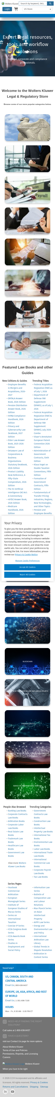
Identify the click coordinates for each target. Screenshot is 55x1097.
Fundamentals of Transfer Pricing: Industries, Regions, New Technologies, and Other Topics (43, 499)
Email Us (9, 985)
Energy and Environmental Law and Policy (43, 929)
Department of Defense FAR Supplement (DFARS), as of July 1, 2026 (43, 402)
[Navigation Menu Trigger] (1, 15)
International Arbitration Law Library (41, 939)
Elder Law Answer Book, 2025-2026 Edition (16, 443)
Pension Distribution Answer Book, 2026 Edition (17, 409)
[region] (27, 548)
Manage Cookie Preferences (27, 561)
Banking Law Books (17, 810)
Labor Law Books (42, 849)
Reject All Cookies (27, 575)
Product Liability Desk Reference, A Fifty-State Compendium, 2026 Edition (17, 478)
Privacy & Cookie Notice (26, 554)
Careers (6, 1057)
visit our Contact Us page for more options (22, 1041)
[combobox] (32, 3)
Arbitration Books (16, 821)
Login (7, 9)
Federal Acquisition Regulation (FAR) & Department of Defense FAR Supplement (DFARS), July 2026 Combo (43, 423)
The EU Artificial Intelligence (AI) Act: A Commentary (17, 492)
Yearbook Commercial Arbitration (14, 891)
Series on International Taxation (14, 919)
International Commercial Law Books (42, 863)
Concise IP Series (16, 925)
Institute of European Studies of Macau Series (17, 908)
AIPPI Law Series (42, 922)
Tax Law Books (41, 877)
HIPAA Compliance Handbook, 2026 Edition (16, 419)
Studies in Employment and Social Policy (16, 946)
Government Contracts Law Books (40, 814)
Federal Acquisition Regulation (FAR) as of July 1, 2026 (43, 388)
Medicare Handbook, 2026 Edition (15, 510)
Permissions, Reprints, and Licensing (20, 1054)
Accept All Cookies (27, 567)
